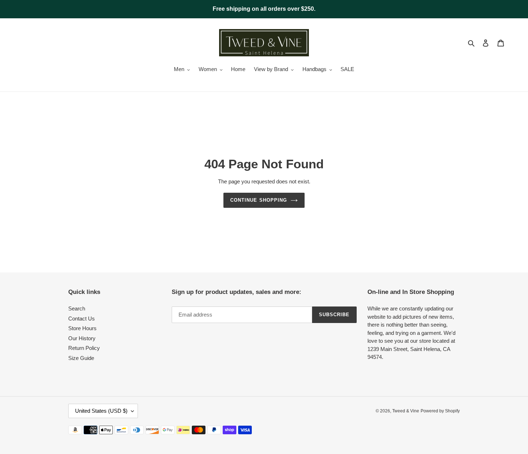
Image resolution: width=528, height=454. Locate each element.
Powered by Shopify (440, 410)
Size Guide (81, 358)
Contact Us (81, 318)
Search (76, 308)
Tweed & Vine (405, 410)
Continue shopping (258, 200)
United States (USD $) (101, 411)
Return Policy (84, 348)
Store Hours (82, 328)
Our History (82, 338)
